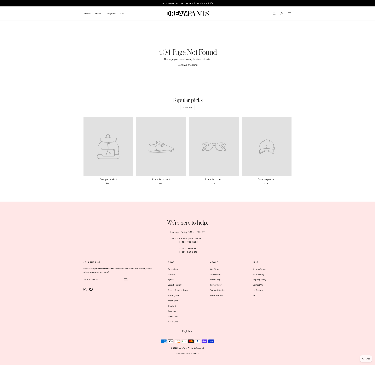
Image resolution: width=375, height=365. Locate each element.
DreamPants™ (216, 295)
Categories (111, 13)
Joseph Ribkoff (174, 285)
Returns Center (259, 269)
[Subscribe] (125, 279)
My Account (258, 290)
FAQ (254, 295)
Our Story (214, 269)
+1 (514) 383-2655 (187, 252)
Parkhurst (172, 311)
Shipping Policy (259, 279)
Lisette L (171, 274)
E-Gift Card (173, 321)
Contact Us (258, 285)
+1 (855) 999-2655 (187, 242)
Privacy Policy (216, 285)
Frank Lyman (173, 295)
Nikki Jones (173, 316)
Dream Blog (215, 279)
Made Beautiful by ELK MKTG (187, 353)
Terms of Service (217, 290)
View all (187, 107)
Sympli (171, 279)
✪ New (87, 13)
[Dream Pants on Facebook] (91, 289)
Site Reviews (215, 274)
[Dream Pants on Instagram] (85, 289)
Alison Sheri (173, 300)
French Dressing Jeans (178, 290)
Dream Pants (173, 269)
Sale (122, 13)
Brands (98, 13)
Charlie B (172, 306)
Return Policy (258, 274)
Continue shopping (187, 64)
